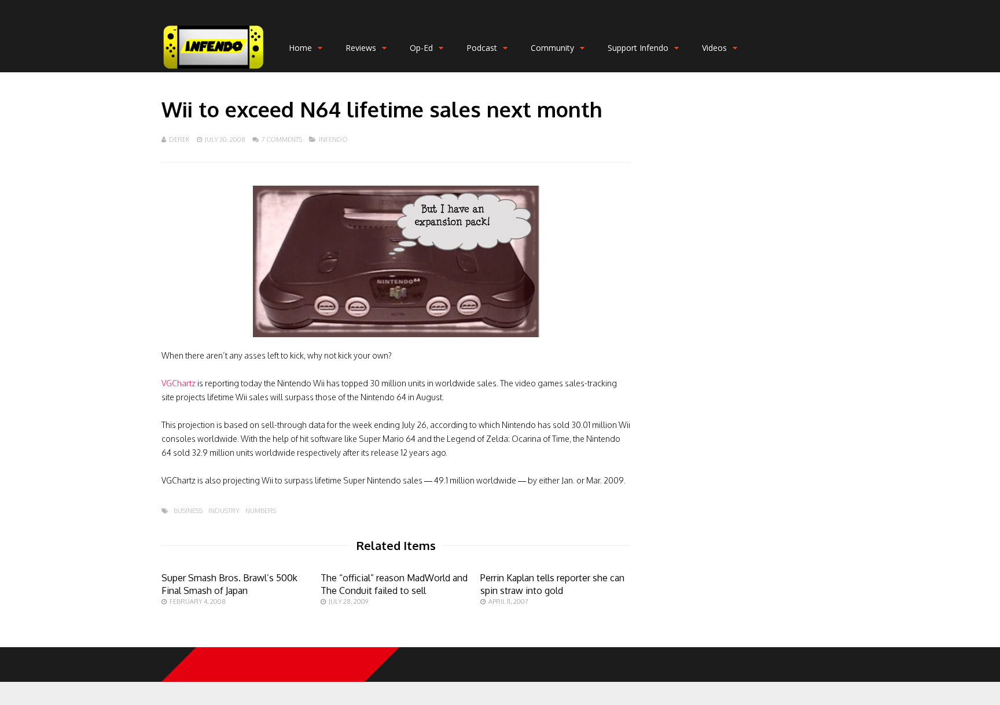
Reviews (360, 47)
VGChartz (178, 383)
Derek (179, 139)
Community (552, 47)
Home (300, 47)
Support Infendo (638, 47)
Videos (714, 47)
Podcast (481, 47)
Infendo (333, 139)
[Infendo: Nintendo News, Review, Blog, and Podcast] (213, 69)
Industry (224, 511)
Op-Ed (421, 47)
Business (188, 511)
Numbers (260, 511)
